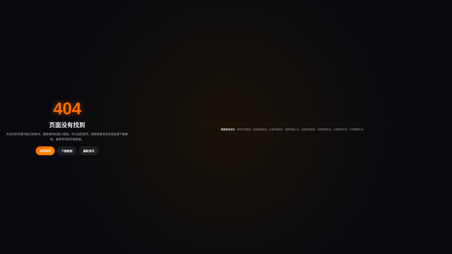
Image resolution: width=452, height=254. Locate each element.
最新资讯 (88, 151)
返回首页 (45, 150)
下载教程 (67, 151)
